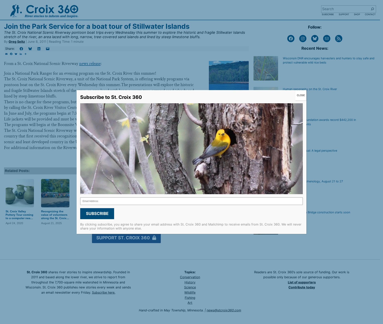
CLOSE (301, 95)
